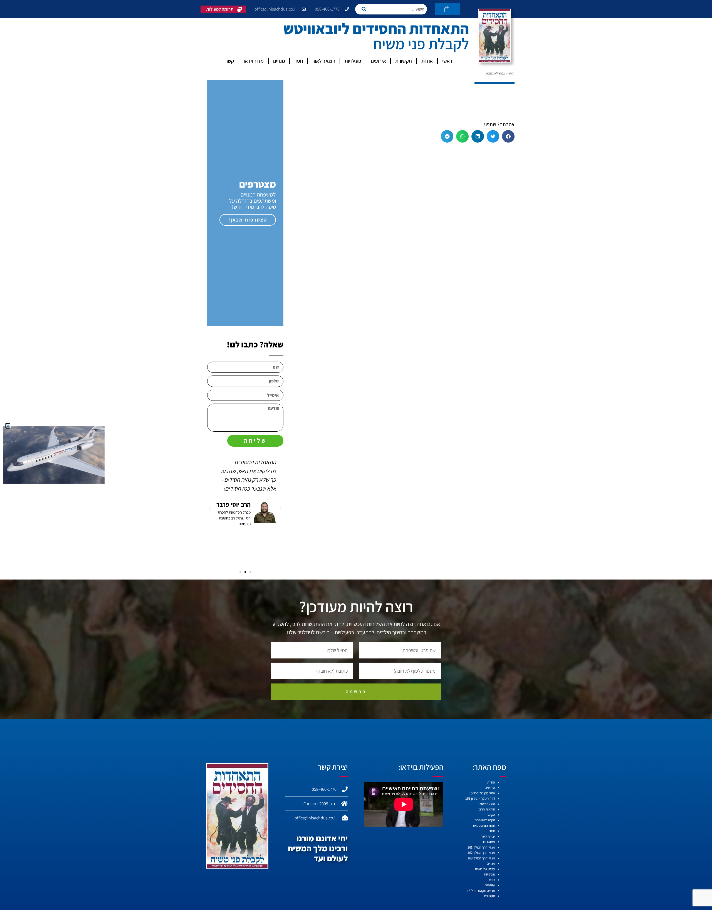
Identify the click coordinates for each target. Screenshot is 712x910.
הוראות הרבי (486, 809)
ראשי (447, 60)
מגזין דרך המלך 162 (481, 852)
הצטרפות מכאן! (247, 220)
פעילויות (353, 60)
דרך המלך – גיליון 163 (480, 798)
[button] (508, 136)
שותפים (490, 885)
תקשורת (403, 60)
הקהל (491, 814)
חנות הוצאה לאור (483, 825)
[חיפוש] (365, 9)
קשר (229, 60)
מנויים (279, 60)
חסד (298, 60)
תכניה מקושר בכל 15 (481, 890)
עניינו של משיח (485, 869)
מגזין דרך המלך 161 (481, 847)
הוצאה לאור (323, 60)
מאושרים (489, 841)
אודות (427, 60)
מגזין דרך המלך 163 (481, 858)
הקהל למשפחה (485, 820)
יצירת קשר (488, 836)
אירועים (378, 60)
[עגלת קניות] (447, 9)
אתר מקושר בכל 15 (482, 793)
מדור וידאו (254, 60)
